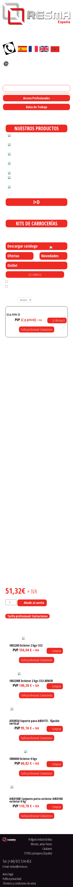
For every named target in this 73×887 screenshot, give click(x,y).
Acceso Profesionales (36, 98)
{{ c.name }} (35, 274)
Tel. (17, 861)
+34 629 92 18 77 (13, 69)
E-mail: (15, 866)
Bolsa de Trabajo (36, 107)
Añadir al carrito (34, 603)
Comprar (56, 651)
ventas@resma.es (23, 62)
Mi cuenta (9, 88)
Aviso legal (8, 874)
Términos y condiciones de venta (19, 883)
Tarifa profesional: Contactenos (36, 329)
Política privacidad (12, 879)
